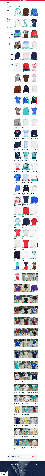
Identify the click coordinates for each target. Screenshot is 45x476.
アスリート (26, 467)
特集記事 (31, 466)
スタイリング (32, 468)
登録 (33, 456)
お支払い (11, 466)
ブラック (9, 38)
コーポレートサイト (27, 468)
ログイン (37, 2)
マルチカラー (9, 51)
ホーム (7, 17)
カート (38, 2)
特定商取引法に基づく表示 (17, 469)
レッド (9, 48)
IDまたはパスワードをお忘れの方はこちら (19, 466)
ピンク (9, 47)
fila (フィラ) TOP (8, 4)
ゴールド (9, 49)
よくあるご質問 (7, 466)
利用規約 (16, 467)
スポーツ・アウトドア (9, 19)
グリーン (9, 41)
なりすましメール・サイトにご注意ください (19, 470)
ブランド (31, 469)
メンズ (7, 18)
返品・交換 (12, 468)
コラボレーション (32, 467)
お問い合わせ (7, 467)
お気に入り (33, 2)
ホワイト (9, 37)
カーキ (9, 42)
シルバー (9, 50)
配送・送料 (12, 467)
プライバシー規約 (17, 468)
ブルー (9, 43)
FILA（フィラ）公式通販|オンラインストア (7, 2)
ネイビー (9, 44)
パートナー (26, 466)
